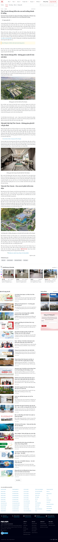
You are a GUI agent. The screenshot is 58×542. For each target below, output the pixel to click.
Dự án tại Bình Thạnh (27, 501)
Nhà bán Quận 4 (3, 497)
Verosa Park (48, 502)
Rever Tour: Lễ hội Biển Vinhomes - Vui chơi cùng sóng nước (24, 461)
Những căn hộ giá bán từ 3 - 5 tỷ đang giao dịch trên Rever (25, 304)
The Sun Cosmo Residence (39, 489)
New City (36, 499)
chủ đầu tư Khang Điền (6, 38)
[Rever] (11, 521)
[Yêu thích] (12, 271)
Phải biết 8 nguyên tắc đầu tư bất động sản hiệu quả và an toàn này (25, 387)
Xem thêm (18, 480)
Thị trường (11, 4)
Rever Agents (34, 530)
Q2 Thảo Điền (49, 510)
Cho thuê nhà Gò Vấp (15, 510)
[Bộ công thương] (4, 533)
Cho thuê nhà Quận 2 (15, 493)
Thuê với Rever (34, 527)
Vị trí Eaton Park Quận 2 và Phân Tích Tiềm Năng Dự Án (24, 295)
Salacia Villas (53, 307)
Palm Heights (37, 497)
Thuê (13, 1)
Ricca (47, 495)
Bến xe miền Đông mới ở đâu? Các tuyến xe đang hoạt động (25, 415)
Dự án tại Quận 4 (26, 495)
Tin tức (2, 4)
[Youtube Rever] (56, 539)
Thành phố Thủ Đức (18, 260)
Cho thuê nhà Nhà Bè (15, 508)
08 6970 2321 (4, 528)
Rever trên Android (52, 525)
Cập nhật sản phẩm (43, 525)
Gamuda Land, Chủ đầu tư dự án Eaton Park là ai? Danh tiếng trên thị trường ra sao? (25, 369)
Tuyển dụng (25, 525)
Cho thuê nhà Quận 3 (15, 495)
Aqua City (48, 491)
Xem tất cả (54, 267)
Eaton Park (43, 307)
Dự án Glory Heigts (26, 508)
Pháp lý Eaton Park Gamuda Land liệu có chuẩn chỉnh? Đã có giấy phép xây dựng (24, 360)
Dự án (18, 1)
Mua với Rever (34, 525)
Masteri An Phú (37, 495)
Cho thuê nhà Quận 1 (15, 491)
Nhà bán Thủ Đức (3, 508)
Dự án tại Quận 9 (26, 499)
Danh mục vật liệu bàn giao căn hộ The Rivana (24, 397)
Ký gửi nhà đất (53, 1)
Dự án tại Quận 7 (26, 497)
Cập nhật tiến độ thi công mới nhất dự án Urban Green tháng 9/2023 (24, 443)
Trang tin (31, 1)
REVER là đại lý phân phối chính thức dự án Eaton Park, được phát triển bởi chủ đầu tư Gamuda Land (25, 378)
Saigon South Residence (38, 508)
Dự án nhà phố (9, 260)
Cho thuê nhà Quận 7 (15, 499)
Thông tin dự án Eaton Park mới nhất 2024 (24, 350)
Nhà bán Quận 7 (3, 499)
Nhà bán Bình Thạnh (4, 503)
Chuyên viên (24, 1)
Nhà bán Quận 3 (3, 495)
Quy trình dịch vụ (34, 532)
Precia (36, 510)
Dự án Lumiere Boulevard (27, 510)
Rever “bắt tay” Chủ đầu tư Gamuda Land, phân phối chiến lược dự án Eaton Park (25, 341)
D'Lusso (48, 497)
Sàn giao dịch (25, 528)
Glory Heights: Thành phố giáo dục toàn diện (25, 433)
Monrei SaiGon (53, 298)
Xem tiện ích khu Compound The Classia (12, 139)
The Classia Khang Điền (38, 491)
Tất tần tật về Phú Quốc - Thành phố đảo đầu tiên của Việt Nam (25, 425)
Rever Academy (34, 528)
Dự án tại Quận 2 (26, 491)
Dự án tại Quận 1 (26, 489)
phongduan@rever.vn (40, 516)
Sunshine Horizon (49, 493)
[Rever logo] (2, 2)
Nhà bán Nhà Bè (3, 510)
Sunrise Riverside (37, 493)
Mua (9, 1)
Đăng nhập (45, 1)
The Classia (25, 260)
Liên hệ (24, 530)
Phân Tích (3, 260)
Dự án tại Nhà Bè (26, 506)
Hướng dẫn (20, 4)
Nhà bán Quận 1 (3, 491)
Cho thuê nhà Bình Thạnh (16, 503)
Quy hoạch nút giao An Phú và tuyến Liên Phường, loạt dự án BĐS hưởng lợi (24, 332)
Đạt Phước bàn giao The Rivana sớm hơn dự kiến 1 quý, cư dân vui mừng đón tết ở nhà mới (25, 406)
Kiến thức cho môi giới (44, 527)
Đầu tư (15, 4)
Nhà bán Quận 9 (3, 501)
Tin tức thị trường (43, 523)
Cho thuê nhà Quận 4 (15, 497)
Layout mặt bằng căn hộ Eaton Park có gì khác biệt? (24, 323)
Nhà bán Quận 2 (3, 493)
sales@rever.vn (28, 516)
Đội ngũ (24, 527)
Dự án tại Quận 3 (26, 493)
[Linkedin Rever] (53, 539)
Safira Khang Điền (49, 508)
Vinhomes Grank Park (50, 489)
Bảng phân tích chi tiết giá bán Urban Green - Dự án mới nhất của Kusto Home (25, 471)
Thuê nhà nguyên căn (15, 489)
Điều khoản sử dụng (26, 534)
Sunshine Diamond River (50, 504)
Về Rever (38, 1)
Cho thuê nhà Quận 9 (15, 501)
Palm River (43, 298)
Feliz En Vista (37, 506)
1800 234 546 (5, 516)
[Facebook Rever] (50, 539)
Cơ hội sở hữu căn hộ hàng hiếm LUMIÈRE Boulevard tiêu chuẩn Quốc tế (24, 313)
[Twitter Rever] (51, 539)
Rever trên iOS (51, 523)
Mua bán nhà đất (3, 489)
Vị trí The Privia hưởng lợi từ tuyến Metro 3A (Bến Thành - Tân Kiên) (24, 452)
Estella (36, 501)
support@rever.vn (51, 516)
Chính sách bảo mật (26, 532)
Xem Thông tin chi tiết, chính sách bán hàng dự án (13, 43)
